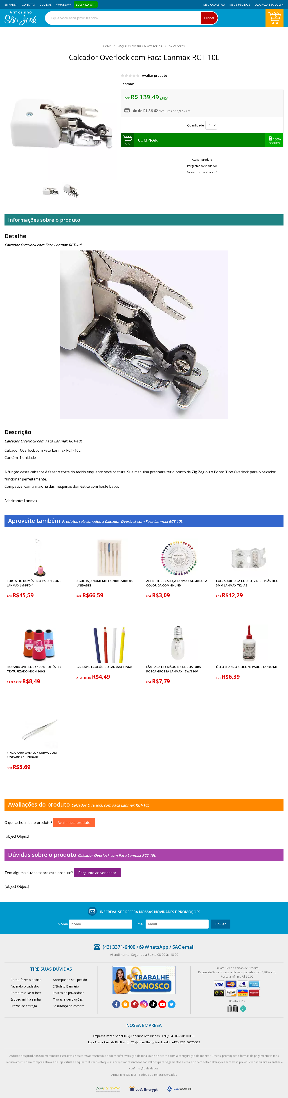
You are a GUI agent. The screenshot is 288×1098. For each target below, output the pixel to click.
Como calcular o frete (26, 993)
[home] (20, 24)
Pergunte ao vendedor (97, 872)
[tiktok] (153, 1004)
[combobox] (131, 18)
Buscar (209, 18)
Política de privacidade (68, 993)
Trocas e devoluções (68, 999)
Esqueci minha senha (26, 999)
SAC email (183, 947)
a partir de (14, 682)
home (107, 46)
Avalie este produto (74, 822)
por (10, 596)
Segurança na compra (68, 1006)
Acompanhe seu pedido (70, 980)
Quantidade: (196, 125)
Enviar (220, 924)
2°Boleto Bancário (66, 986)
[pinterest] (135, 1004)
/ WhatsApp (151, 947)
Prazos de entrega (24, 1006)
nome (63, 924)
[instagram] (144, 1004)
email (139, 924)
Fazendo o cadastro (25, 986)
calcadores (176, 46)
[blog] (125, 1004)
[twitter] (172, 1004)
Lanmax (127, 83)
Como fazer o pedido (26, 980)
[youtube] (162, 1004)
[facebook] (116, 1004)
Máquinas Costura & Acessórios (140, 46)
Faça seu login (272, 4)
